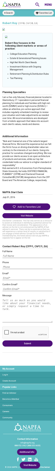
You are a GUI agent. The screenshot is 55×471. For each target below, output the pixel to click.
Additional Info (27, 452)
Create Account (9, 381)
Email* (5, 273)
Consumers (7, 405)
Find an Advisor (9, 393)
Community (7, 417)
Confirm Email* (10, 284)
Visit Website (27, 215)
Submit (27, 343)
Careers (5, 411)
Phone (5, 262)
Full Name (7, 251)
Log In (5, 375)
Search (9, 13)
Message (7, 295)
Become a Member (10, 399)
